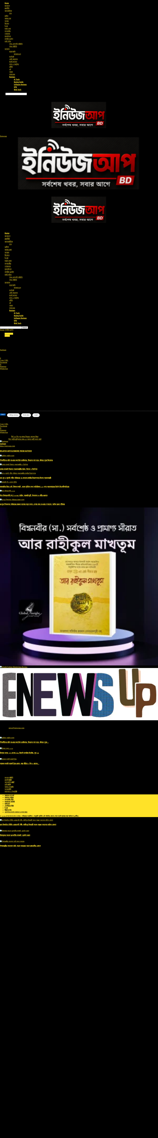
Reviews (12, 77)
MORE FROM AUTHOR (23, 451)
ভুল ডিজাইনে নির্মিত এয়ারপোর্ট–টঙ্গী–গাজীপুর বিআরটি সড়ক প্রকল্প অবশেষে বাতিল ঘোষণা (28, 824)
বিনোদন (7, 23)
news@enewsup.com (16, 728)
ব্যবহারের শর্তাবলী (10, 802)
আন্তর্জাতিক (8, 10)
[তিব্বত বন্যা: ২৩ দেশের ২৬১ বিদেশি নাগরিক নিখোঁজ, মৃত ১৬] (6, 748)
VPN (15, 87)
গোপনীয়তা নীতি (9, 806)
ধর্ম (10, 69)
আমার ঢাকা (8, 18)
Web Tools (17, 89)
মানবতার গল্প (17, 54)
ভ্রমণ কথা (8, 28)
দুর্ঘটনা (6, 16)
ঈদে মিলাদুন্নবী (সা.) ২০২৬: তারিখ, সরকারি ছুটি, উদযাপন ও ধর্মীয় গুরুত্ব (23, 495)
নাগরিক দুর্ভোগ (9, 38)
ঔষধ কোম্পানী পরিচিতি (16, 44)
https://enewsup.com (7, 446)
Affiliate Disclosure (16, 812)
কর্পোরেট (11, 56)
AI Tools (17, 79)
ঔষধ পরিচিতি (13, 46)
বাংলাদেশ (7, 5)
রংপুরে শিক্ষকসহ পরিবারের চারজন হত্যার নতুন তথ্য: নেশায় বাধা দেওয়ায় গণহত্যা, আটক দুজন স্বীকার (32, 504)
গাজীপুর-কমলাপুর (13, 415)
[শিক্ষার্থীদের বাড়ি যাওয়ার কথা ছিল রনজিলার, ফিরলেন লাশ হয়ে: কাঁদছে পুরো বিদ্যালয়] (7, 456)
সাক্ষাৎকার (12, 74)
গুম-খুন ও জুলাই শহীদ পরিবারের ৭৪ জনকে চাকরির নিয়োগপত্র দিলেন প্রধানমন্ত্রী (25, 477)
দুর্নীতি (11, 66)
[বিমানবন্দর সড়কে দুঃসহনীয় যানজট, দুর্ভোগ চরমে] (14, 831)
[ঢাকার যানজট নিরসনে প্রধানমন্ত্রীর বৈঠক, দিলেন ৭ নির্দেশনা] (14, 464)
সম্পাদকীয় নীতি (9, 800)
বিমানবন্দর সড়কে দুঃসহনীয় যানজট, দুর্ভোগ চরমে (15, 835)
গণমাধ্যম (7, 33)
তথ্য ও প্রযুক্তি (14, 64)
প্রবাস (11, 72)
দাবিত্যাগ (7, 804)
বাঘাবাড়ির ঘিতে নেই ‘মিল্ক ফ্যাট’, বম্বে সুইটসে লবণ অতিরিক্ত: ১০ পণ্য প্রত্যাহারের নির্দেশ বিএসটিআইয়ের (34, 486)
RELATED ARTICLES (7, 451)
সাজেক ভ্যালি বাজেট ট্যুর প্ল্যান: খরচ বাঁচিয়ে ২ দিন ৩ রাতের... (19, 763)
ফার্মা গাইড (8, 41)
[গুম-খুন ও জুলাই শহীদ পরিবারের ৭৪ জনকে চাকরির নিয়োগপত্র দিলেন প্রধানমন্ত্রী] (18, 473)
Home (7, 3)
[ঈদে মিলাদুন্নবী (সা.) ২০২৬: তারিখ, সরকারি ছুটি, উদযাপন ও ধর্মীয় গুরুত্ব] (7, 491)
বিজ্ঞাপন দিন (8, 810)
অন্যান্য (7, 49)
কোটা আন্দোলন (13, 59)
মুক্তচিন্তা (8, 36)
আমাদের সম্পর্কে (9, 795)
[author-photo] (4, 441)
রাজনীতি (7, 8)
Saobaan (3, 350)
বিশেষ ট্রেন (26, 415)
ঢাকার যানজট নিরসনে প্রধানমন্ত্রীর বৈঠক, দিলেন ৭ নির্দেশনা (18, 469)
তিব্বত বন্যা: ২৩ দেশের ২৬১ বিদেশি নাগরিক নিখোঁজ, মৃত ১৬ (19, 752)
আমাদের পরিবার (9, 797)
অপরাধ (7, 21)
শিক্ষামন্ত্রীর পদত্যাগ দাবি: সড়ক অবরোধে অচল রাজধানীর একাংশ (20, 845)
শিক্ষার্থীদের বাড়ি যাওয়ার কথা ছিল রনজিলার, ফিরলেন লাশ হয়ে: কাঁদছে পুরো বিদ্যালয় (26, 460)
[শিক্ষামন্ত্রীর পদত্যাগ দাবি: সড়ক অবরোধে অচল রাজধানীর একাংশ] (12, 841)
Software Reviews (20, 84)
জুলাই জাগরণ (13, 61)
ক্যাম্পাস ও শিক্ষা (11, 791)
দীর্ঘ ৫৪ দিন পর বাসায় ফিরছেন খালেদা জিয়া (24, 436)
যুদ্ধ (10, 13)
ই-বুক (6, 26)
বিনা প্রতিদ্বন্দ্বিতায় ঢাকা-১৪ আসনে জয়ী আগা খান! (24, 439)
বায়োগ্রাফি (12, 51)
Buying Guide (18, 82)
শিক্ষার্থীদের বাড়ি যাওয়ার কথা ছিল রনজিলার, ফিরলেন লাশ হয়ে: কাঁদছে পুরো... (24, 742)
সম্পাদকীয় (8, 31)
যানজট (36, 415)
